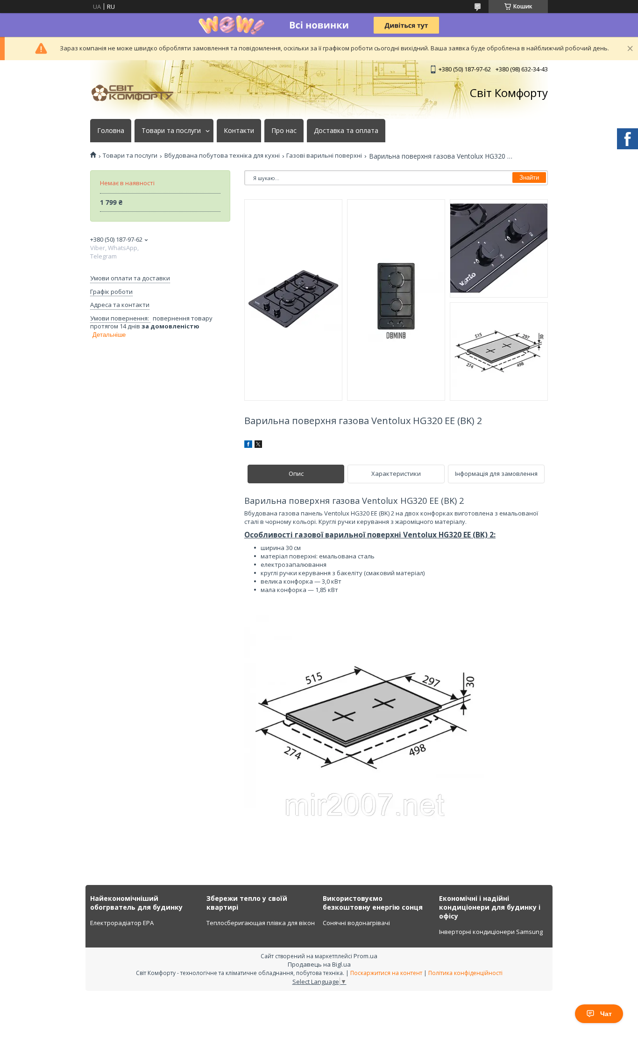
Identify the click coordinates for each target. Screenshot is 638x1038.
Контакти (239, 130)
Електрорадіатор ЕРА (122, 923)
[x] (258, 445)
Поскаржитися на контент (386, 973)
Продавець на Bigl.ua (319, 964)
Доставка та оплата (346, 130)
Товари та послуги (171, 130)
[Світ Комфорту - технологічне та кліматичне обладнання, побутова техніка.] (137, 93)
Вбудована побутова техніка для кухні (222, 156)
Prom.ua (365, 956)
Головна (110, 130)
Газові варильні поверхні (324, 156)
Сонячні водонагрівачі (356, 923)
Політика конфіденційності (465, 973)
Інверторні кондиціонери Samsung (491, 931)
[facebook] (248, 445)
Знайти (529, 177)
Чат (606, 1013)
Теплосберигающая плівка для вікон (260, 923)
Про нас (284, 130)
